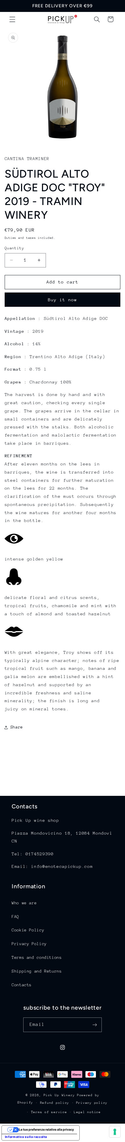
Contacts (22, 984)
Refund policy (54, 1103)
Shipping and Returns (37, 971)
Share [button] (16, 727)
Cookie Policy (28, 930)
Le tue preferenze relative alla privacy (46, 1130)
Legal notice (87, 1112)
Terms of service (49, 1112)
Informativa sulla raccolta (26, 1137)
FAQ (15, 916)
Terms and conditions (37, 957)
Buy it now (62, 299)
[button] (12, 19)
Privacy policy (92, 1103)
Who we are (24, 903)
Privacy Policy (29, 943)
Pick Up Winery (59, 1095)
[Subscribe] (94, 1024)
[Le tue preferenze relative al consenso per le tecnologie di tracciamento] (114, 1131)
